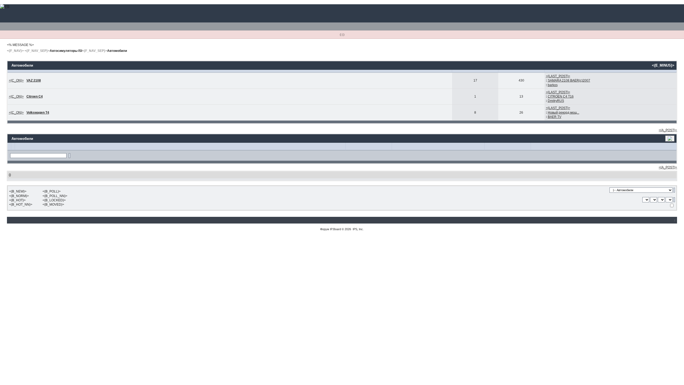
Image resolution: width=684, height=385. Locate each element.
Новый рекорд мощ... (563, 112)
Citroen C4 (34, 96)
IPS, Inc (358, 229)
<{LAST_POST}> (558, 76)
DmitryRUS (556, 101)
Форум (324, 229)
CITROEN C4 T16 (561, 96)
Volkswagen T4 (37, 112)
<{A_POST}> (668, 130)
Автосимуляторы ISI (66, 51)
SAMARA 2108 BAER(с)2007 (569, 80)
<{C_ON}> (16, 80)
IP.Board (335, 229)
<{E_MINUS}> (663, 65)
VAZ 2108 (33, 80)
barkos (553, 85)
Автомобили (117, 51)
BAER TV (554, 117)
